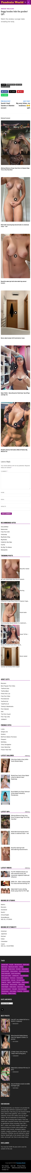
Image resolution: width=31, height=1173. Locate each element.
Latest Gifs (5, 812)
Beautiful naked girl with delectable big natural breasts (19, 848)
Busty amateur (14, 971)
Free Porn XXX (5, 532)
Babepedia (4, 550)
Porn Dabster (5, 709)
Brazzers (3, 683)
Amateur (3, 8)
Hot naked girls (20, 980)
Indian (3, 939)
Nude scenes (13, 986)
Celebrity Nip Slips (6, 542)
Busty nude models (6, 975)
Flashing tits (19, 977)
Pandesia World (20, 1163)
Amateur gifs (11, 84)
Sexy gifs (18, 84)
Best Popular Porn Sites (8, 686)
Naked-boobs (25, 982)
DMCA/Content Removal (19, 1167)
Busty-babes (25, 969)
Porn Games (5, 1166)
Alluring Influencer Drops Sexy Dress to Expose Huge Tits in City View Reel (20, 817)
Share (5, 91)
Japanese (4, 934)
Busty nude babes (15, 973)
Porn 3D (13, 1166)
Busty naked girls (6, 973)
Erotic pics (12, 977)
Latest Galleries (7, 755)
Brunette (18, 969)
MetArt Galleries (16, 982)
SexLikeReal (4, 526)
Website (3, 506)
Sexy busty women (6, 989)
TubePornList (5, 704)
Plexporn (3, 739)
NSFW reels (21, 984)
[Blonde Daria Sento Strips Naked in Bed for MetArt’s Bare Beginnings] (5, 775)
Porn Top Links (5, 716)
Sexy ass (27, 986)
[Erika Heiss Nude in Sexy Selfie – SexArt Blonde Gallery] (5, 759)
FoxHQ (3, 544)
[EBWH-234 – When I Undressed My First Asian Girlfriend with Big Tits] (5, 882)
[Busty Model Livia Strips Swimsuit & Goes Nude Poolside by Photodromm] (5, 791)
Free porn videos (6, 980)
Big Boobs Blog (5, 537)
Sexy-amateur (5, 86)
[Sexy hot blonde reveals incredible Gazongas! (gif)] (5, 1084)
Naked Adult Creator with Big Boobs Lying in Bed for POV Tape (20, 890)
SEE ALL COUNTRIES (7, 946)
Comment (4, 471)
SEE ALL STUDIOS (6, 919)
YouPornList (4, 701)
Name (2, 492)
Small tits (20, 991)
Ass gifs (11, 964)
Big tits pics (4, 966)
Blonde (21, 966)
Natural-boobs (13, 984)
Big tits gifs (26, 964)
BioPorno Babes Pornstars (9, 737)
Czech (3, 944)
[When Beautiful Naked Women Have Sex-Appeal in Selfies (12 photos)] (5, 1035)
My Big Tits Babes (6, 547)
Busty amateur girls (24, 971)
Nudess (3, 734)
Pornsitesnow (5, 698)
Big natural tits (18, 964)
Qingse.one (4, 732)
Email (2, 499)
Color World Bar (5, 747)
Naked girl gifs (5, 984)
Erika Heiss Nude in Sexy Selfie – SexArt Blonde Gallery (20, 760)
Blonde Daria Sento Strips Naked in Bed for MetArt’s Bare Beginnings (20, 777)
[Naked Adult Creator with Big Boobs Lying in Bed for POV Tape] (5, 889)
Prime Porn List (5, 693)
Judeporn (4, 719)
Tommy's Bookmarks (7, 706)
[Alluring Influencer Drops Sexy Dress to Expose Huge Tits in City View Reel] (5, 815)
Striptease (26, 991)
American (4, 931)
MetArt (3, 904)
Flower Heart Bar (6, 749)
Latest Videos (6, 868)
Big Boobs (4, 539)
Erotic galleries (5, 977)
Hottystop (4, 534)
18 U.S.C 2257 (6, 1167)
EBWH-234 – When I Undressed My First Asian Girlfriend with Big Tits (20, 882)
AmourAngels (5, 915)
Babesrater (4, 529)
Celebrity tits (15, 975)
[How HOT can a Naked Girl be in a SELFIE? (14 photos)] (5, 1019)
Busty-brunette (5, 971)
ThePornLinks (5, 688)
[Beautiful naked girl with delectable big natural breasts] (5, 848)
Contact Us (5, 1169)
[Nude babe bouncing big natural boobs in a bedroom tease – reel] (5, 832)
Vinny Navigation (6, 744)
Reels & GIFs (10, 8)
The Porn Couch (6, 714)
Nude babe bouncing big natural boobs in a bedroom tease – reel (20, 832)
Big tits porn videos (13, 966)
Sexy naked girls (22, 989)
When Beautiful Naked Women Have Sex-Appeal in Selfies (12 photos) (19, 1037)
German (3, 936)
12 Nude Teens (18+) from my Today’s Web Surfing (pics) (19, 1052)
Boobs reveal (11, 969)
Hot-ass (13, 980)
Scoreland (4, 909)
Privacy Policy (21, 1166)
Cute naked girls (24, 975)
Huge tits (4, 982)
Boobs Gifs (4, 969)
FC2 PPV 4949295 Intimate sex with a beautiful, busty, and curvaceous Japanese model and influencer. (20, 874)
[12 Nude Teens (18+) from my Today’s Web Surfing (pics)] (5, 1052)
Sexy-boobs (20, 986)
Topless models (11, 993)
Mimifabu (4, 742)
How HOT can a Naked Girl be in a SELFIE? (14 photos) (20, 1020)
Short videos (13, 991)
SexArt (3, 912)
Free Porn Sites (5, 696)
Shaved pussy (5, 991)
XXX (2, 711)
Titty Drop (4, 993)
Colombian (4, 941)
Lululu (3, 729)
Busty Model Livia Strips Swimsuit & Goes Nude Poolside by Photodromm (20, 793)
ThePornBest (5, 691)
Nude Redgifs (5, 986)
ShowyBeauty (5, 917)
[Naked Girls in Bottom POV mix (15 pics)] (5, 1068)
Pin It (21, 91)
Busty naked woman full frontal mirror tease (13, 338)
